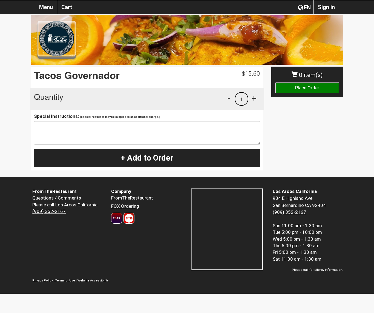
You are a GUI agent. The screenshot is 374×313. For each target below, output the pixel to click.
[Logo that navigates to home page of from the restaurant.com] (116, 218)
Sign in (326, 7)
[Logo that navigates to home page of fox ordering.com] (128, 218)
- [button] (229, 98)
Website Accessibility (92, 280)
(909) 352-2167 (49, 211)
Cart (66, 7)
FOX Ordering (125, 206)
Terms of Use (65, 280)
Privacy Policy (42, 280)
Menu (46, 7)
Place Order (307, 87)
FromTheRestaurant (132, 198)
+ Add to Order (147, 158)
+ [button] (254, 98)
